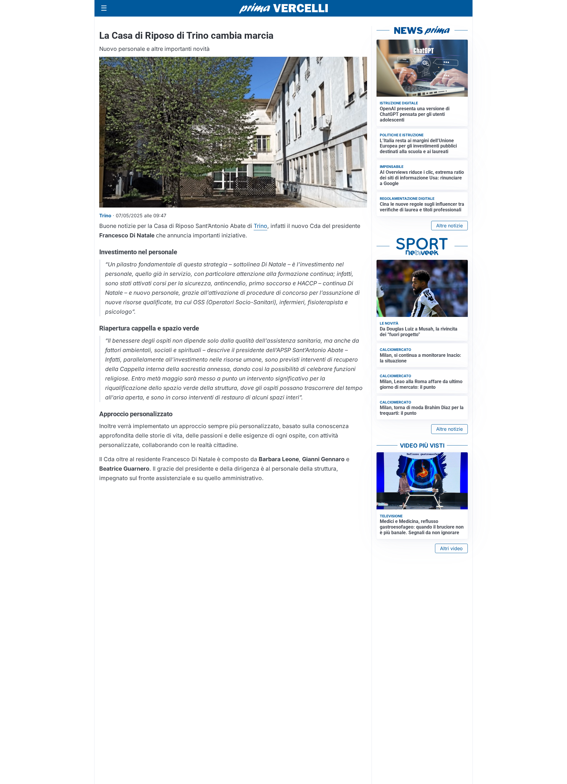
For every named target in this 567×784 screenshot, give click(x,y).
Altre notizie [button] (449, 226)
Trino (260, 225)
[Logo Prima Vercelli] (283, 8)
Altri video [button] (451, 548)
